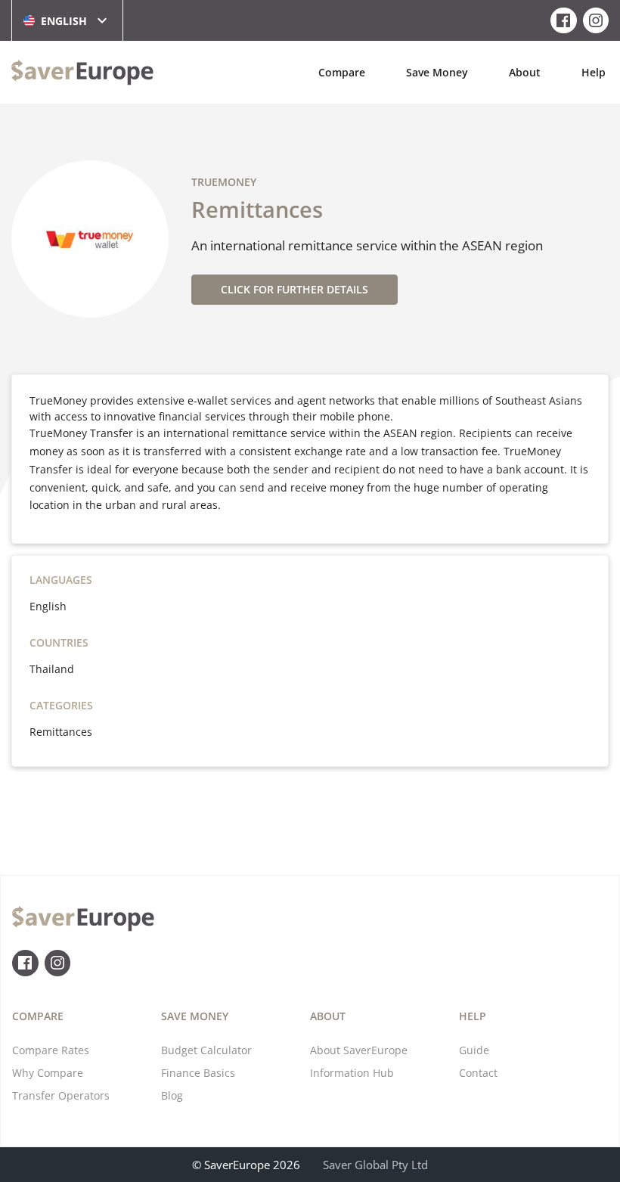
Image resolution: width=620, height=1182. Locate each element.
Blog (172, 1095)
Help (593, 72)
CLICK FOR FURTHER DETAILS (294, 289)
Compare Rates (50, 1050)
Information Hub (352, 1073)
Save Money (437, 72)
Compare (341, 72)
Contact (478, 1073)
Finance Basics (198, 1073)
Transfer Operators (61, 1095)
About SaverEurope (359, 1050)
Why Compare (47, 1073)
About (525, 72)
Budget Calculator (206, 1050)
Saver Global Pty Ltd (375, 1164)
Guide (474, 1050)
